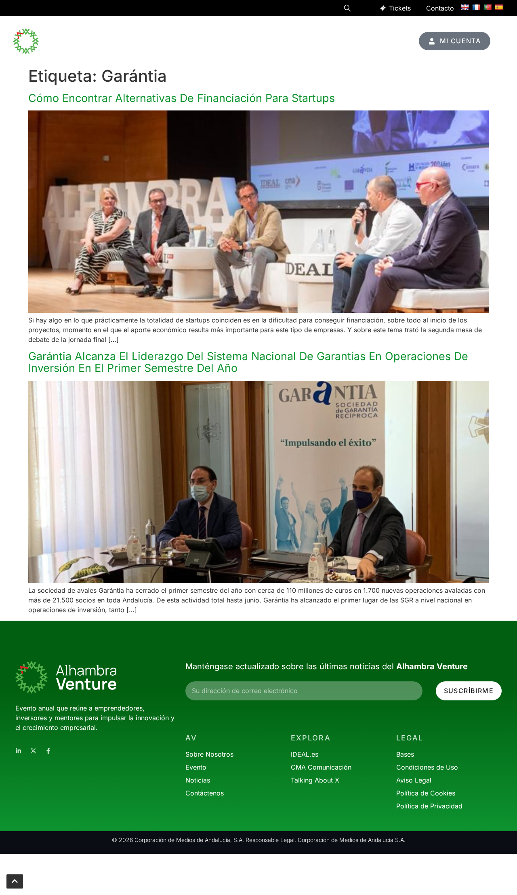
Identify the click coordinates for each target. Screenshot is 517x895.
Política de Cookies (425, 793)
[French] (476, 7)
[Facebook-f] (48, 751)
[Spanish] (499, 7)
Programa (250, 32)
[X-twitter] (33, 751)
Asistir (286, 32)
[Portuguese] (487, 7)
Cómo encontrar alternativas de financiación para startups (181, 98)
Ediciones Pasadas (370, 51)
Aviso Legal (413, 780)
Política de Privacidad (429, 806)
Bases (405, 754)
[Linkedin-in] (18, 751)
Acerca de (377, 32)
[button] (347, 9)
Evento (328, 32)
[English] (465, 7)
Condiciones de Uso (427, 767)
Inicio (214, 32)
